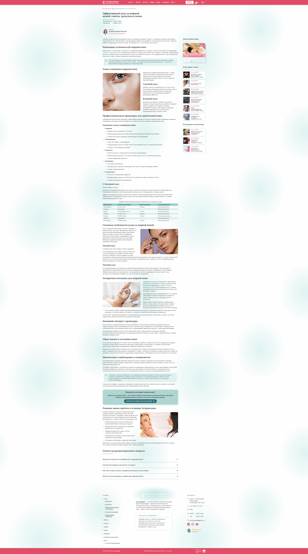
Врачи (138, 2)
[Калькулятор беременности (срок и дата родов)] (194, 149)
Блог (172, 2)
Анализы (165, 2)
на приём (189, 2)
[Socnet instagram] (193, 524)
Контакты (109, 504)
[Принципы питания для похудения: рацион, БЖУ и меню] (194, 74)
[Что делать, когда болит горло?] (194, 83)
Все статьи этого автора (117, 33)
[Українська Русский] (197, 2)
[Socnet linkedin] (204, 551)
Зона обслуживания (112, 512)
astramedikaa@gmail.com (197, 520)
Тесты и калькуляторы (113, 543)
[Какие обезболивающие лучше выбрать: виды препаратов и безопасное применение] (194, 108)
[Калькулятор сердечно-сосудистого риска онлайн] (194, 140)
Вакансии (108, 501)
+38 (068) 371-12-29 (196, 506)
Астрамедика (107, 8)
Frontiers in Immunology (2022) (112, 52)
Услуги (145, 2)
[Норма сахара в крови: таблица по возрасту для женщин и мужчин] (194, 91)
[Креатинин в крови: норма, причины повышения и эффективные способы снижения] (194, 100)
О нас (130, 2)
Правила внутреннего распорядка (112, 508)
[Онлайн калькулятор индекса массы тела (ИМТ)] (194, 132)
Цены (158, 2)
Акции (152, 2)
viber (191, 509)
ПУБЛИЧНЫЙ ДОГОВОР (110, 515)
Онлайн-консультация (111, 537)
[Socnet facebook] (188, 524)
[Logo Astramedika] (111, 2)
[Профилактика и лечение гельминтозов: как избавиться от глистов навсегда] (194, 117)
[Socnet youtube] (197, 524)
